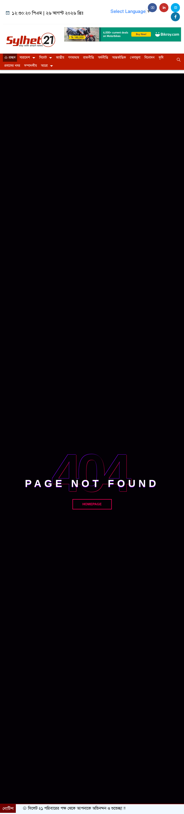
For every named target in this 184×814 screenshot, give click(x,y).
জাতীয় (60, 57)
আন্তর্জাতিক (119, 57)
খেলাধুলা (135, 57)
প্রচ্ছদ (12, 57)
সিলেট (43, 57)
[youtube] (152, 7)
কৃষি (161, 57)
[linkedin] (163, 7)
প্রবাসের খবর (12, 66)
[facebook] (175, 16)
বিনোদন (149, 57)
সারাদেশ (25, 57)
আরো (44, 66)
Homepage (92, 504)
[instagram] (175, 7)
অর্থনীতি (103, 57)
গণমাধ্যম (73, 57)
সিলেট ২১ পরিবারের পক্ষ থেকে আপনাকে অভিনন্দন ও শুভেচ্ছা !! (72, 808)
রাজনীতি (88, 57)
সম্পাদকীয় (30, 66)
